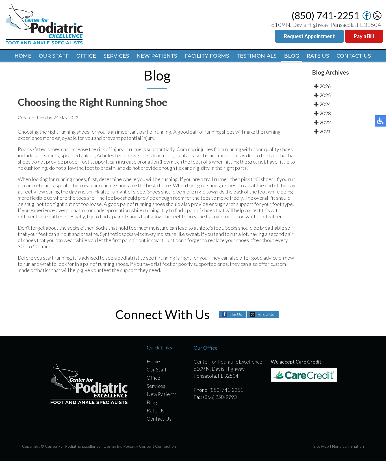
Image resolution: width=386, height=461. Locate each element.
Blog (291, 56)
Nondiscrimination (348, 446)
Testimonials (257, 56)
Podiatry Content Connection (149, 446)
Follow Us (265, 314)
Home (22, 56)
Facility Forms (207, 56)
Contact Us (354, 56)
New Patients (156, 56)
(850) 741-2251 (325, 15)
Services (116, 56)
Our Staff (54, 56)
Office (86, 56)
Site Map (321, 446)
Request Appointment (309, 36)
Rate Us (318, 56)
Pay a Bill (364, 36)
